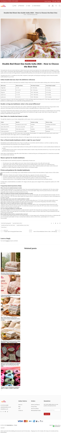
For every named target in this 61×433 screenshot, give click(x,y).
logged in (8, 240)
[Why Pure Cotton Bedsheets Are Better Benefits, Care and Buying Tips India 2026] (10, 352)
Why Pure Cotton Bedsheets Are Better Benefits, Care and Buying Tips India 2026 (10, 365)
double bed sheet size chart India (8, 225)
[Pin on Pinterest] (55, 223)
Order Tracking (47, 1)
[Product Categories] (49, 6)
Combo (29, 5)
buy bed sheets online (17, 223)
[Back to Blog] (30, 231)
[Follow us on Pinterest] (5, 411)
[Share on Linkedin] (57, 223)
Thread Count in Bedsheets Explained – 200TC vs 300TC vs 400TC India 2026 (10, 387)
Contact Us (20, 410)
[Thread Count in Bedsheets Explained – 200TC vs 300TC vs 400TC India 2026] (10, 376)
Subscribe (47, 414)
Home (15, 5)
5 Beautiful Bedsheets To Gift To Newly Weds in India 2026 (10, 296)
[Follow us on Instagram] (7, 411)
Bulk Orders (52, 425)
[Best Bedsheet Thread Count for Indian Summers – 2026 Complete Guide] (10, 330)
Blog (19, 406)
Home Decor (3, 227)
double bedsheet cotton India (23, 225)
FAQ (19, 408)
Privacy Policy (34, 406)
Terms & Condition (35, 408)
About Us (20, 404)
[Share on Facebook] (53, 223)
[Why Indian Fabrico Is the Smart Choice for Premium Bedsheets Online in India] (10, 306)
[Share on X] (51, 223)
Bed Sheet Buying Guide (32, 14)
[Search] (59, 6)
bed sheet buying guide (6, 223)
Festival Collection (37, 5)
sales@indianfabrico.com (6, 407)
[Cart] (52, 6)
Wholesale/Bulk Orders (36, 410)
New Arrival (22, 5)
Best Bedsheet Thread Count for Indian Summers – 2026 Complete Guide (10, 342)
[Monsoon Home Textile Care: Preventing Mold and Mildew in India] (10, 262)
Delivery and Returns (35, 404)
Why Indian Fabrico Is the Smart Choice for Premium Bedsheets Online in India (10, 319)
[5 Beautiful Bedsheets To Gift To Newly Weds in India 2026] (10, 284)
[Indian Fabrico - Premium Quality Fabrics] (3, 6)
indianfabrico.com (4, 409)
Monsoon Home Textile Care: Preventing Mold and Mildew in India (10, 273)
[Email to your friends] (59, 223)
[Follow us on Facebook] (3, 411)
